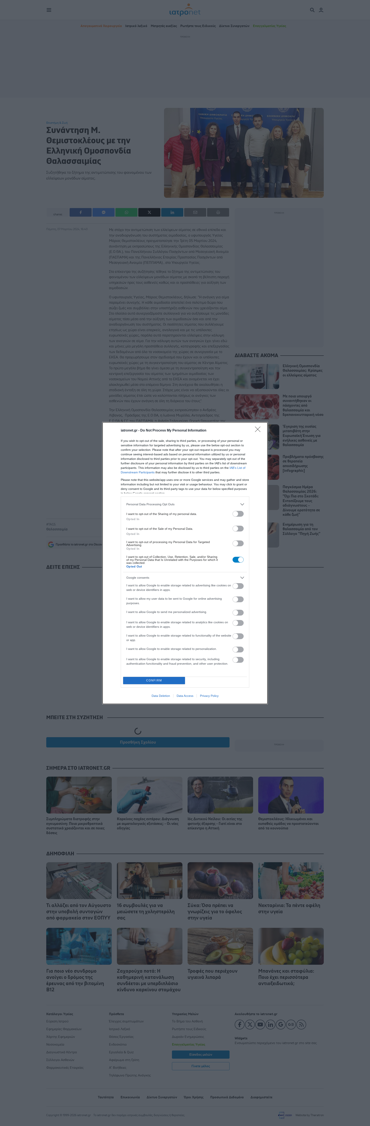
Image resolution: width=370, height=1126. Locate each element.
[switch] (238, 514)
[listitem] (185, 504)
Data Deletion (161, 695)
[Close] (259, 431)
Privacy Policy (209, 695)
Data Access (185, 695)
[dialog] (185, 563)
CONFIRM (154, 680)
